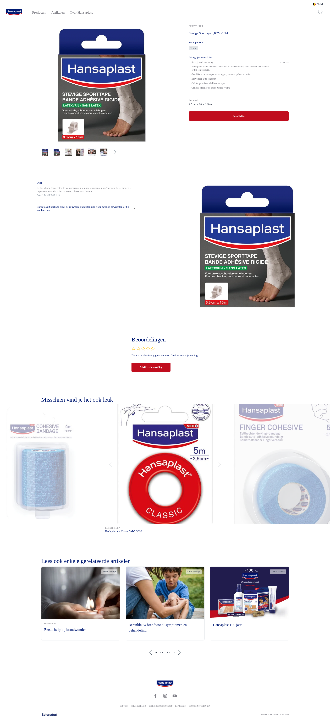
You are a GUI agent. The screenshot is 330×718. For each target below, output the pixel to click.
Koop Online (239, 116)
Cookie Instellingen (199, 706)
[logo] (14, 12)
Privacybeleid (138, 706)
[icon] (155, 696)
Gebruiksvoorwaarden (160, 706)
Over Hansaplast (81, 12)
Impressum (180, 706)
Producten (39, 12)
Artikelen (58, 12)
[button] (86, 208)
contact (124, 706)
